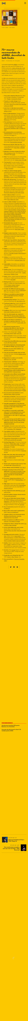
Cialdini (10, 297)
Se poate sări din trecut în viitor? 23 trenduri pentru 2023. (11, 730)
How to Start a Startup (9, 214)
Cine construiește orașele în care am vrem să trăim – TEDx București (11, 849)
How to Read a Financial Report (12, 436)
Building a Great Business (10, 516)
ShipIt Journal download (15, 390)
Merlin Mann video (14, 443)
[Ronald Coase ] (16, 401)
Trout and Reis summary (16, 142)
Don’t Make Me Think (13, 199)
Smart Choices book (12, 116)
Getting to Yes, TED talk (10, 359)
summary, (19, 516)
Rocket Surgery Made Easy (18, 315)
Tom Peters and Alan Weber (17, 306)
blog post (15, 286)
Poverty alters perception (10, 496)
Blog (13, 557)
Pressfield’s (11, 126)
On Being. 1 (7, 508)
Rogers (9, 98)
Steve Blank (10, 422)
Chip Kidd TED (11, 474)
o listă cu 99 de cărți (16, 68)
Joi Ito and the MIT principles (14, 440)
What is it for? (7, 111)
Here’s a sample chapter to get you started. (14, 540)
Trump (5, 481)
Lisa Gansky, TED (11, 429)
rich (7, 504)
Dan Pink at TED (19, 346)
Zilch (5, 512)
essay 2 (14, 285)
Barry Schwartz (9, 168)
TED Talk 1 (22, 467)
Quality (9, 544)
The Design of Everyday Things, (18, 471)
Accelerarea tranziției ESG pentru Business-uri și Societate (11, 726)
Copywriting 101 (16, 465)
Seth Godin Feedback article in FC (12, 312)
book (11, 105)
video (5, 246)
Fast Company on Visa (9, 153)
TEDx (5, 532)
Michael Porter (16, 371)
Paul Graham (23, 485)
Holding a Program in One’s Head (12, 211)
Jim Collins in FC (21, 301)
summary (22, 504)
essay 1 (10, 285)
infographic (18, 429)
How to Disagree (10, 212)
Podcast (16, 557)
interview (9, 237)
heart (13, 135)
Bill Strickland (21, 253)
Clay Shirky (16, 147)
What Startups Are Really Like (14, 219)
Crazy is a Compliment (12, 512)
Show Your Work (12, 530)
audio (15, 333)
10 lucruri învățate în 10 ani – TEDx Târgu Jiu (16, 840)
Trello (13, 447)
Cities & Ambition (12, 209)
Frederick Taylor (8, 408)
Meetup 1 (6, 175)
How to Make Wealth (20, 212)
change (13, 550)
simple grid (22, 290)
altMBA (15, 64)
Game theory (17, 536)
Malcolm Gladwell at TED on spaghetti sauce (14, 317)
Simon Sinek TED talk (20, 160)
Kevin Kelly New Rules (17, 329)
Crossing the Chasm (16, 98)
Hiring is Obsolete (21, 209)
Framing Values (19, 480)
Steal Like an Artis (21, 530)
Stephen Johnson (8, 488)
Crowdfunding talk (8, 286)
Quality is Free (14, 274)
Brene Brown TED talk (16, 265)
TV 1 (20, 557)
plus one (19, 333)
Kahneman (7, 119)
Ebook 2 (9, 557)
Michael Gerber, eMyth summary (12, 394)
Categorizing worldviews (15, 478)
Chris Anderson (21, 167)
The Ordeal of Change (14, 521)
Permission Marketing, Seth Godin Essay (14, 192)
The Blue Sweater (13, 253)
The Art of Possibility (19, 559)
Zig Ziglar (13, 279)
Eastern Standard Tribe (19, 177)
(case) (13, 154)
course (11, 177)
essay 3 (18, 285)
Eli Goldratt (22, 378)
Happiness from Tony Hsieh (10, 517)
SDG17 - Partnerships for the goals (11, 60)
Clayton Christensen (13, 366)
